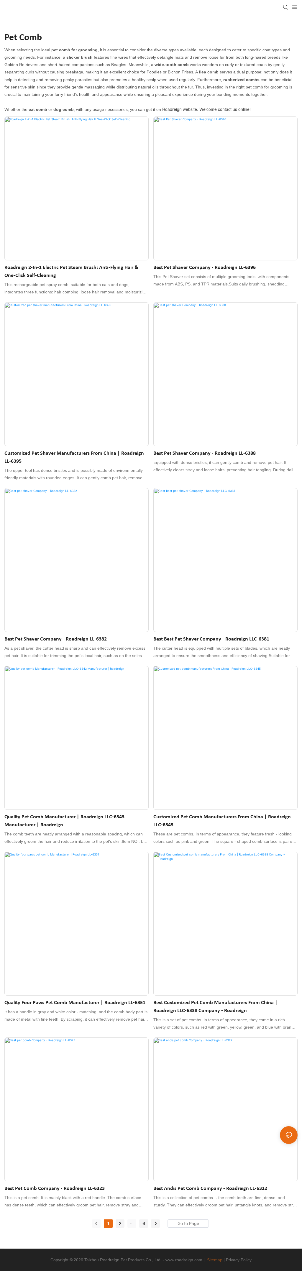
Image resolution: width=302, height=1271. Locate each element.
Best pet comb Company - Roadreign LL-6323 (54, 1188)
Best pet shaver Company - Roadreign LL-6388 (204, 453)
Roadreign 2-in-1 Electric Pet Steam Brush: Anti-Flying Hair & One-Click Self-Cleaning (71, 271)
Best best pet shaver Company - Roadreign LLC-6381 (211, 639)
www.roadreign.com (183, 1259)
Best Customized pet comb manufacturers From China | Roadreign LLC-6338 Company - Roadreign (215, 1007)
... (132, 1222)
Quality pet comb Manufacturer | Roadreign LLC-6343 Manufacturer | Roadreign (64, 821)
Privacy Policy (239, 1259)
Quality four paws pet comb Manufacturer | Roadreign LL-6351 (74, 1003)
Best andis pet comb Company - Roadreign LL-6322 (210, 1188)
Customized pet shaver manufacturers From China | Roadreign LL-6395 (74, 457)
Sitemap (215, 1259)
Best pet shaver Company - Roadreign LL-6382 (55, 639)
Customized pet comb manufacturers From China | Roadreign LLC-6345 (222, 821)
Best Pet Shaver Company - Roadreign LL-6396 (204, 267)
